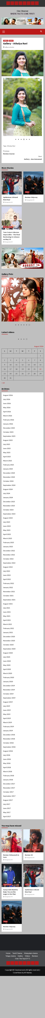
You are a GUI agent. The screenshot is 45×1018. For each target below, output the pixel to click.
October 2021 (8, 616)
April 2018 (7, 788)
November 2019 (9, 710)
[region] (22, 110)
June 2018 (7, 780)
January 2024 (8, 518)
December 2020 (9, 657)
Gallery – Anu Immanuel (33, 157)
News (10, 227)
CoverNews (17, 993)
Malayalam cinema (31, 974)
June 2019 (7, 731)
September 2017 (9, 817)
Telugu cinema (10, 977)
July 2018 (6, 776)
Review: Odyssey (31, 197)
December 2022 (9, 571)
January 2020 (8, 702)
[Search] (41, 31)
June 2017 (7, 829)
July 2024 (6, 514)
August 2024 (8, 510)
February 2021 (8, 649)
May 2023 (6, 551)
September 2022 (9, 584)
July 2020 (6, 678)
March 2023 (7, 559)
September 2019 (9, 719)
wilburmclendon (9, 47)
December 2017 (9, 805)
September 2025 (9, 457)
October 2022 (8, 580)
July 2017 (6, 825)
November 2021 (9, 612)
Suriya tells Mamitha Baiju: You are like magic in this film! (10, 913)
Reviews (6, 870)
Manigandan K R (8, 202)
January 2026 (8, 445)
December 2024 (9, 494)
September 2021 (9, 621)
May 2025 (6, 473)
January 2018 (8, 800)
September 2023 (9, 535)
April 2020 (7, 690)
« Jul (3, 404)
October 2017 (8, 813)
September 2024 (9, 506)
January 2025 (8, 490)
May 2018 (6, 784)
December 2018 (9, 755)
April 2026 (7, 432)
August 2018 (8, 772)
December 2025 (9, 449)
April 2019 (7, 739)
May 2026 (6, 428)
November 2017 (9, 809)
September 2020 (9, 670)
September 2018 (9, 768)
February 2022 (8, 604)
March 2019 (7, 743)
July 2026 (6, 420)
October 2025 (8, 453)
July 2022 (6, 592)
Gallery (6, 40)
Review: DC (29, 876)
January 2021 (8, 653)
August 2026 (8, 416)
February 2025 (8, 486)
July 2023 (6, 543)
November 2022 (9, 576)
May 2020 (6, 686)
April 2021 (7, 641)
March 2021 (7, 645)
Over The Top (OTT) (22, 979)
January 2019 (8, 751)
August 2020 (8, 674)
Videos (27, 977)
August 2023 (8, 539)
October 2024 (8, 502)
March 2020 (7, 694)
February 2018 (8, 796)
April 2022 (7, 600)
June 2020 (7, 682)
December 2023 (9, 522)
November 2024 (9, 498)
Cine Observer (22, 11)
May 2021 (6, 637)
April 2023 (7, 555)
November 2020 (9, 661)
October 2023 (8, 531)
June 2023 (7, 547)
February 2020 (8, 698)
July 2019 (6, 727)
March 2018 (7, 792)
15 (40, 385)
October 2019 (8, 715)
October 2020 (8, 666)
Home (11, 40)
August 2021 (8, 625)
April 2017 (7, 837)
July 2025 (6, 465)
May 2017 (6, 833)
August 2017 (8, 821)
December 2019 (9, 706)
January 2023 (8, 567)
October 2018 (8, 764)
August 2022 (8, 588)
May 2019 (6, 735)
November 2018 (9, 760)
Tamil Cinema (35, 870)
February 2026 (8, 441)
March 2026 (7, 436)
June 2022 (7, 596)
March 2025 (7, 481)
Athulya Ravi (11, 146)
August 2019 (8, 723)
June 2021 (7, 633)
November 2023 (9, 526)
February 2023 (8, 563)
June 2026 (7, 424)
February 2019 (8, 747)
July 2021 (6, 629)
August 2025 (8, 461)
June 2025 (7, 469)
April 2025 (7, 477)
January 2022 (8, 608)
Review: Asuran (9, 152)
